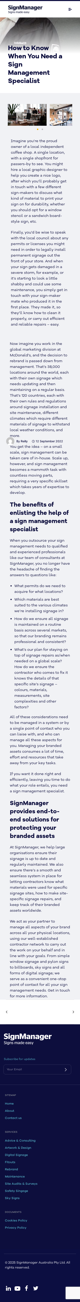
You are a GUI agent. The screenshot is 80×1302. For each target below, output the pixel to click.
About (9, 1110)
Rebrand (11, 1169)
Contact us (13, 1118)
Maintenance (15, 1176)
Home (9, 1103)
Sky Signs (12, 1198)
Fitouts (10, 1162)
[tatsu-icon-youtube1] (17, 1288)
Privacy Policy (15, 1227)
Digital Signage (16, 1155)
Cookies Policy (16, 1220)
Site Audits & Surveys (21, 1183)
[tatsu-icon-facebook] (26, 1288)
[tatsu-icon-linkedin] (8, 1288)
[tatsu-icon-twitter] (35, 1288)
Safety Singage (16, 1191)
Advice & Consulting (20, 1140)
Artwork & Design (18, 1147)
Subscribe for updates (19, 1059)
